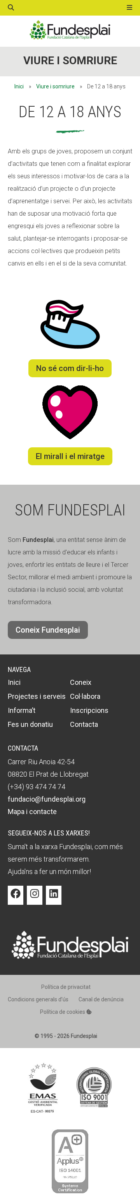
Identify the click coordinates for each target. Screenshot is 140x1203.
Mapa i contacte (32, 811)
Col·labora (85, 696)
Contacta (84, 724)
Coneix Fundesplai (48, 630)
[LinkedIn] (53, 899)
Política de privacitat (66, 987)
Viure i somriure (70, 60)
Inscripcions (89, 710)
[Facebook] (15, 899)
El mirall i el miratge (70, 456)
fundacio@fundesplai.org (47, 799)
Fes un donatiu (30, 724)
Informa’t (21, 710)
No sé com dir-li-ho (70, 368)
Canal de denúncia (101, 999)
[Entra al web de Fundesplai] (70, 956)
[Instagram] (34, 899)
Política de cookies (63, 1012)
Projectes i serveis (37, 696)
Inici (19, 86)
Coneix (80, 682)
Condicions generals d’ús (38, 999)
